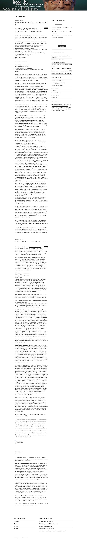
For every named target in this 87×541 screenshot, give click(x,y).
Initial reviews (31, 134)
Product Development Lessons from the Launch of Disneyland (52, 531)
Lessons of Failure (29, 4)
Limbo (27, 468)
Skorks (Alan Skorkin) (56, 92)
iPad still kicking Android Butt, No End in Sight (48, 523)
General (16, 526)
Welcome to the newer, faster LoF (46, 521)
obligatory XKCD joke (32, 209)
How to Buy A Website (59, 110)
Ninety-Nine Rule (19, 229)
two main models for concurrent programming (34, 339)
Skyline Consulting (59, 104)
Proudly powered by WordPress (21, 538)
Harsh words (18, 457)
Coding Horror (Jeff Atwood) (57, 80)
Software (16, 528)
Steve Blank (54, 97)
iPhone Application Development (65, 107)
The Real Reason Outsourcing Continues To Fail (62, 70)
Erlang (23, 468)
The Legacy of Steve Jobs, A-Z (45, 526)
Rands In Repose (55, 87)
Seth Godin (54, 90)
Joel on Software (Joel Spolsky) (58, 83)
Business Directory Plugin (64, 108)
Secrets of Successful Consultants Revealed (61, 68)
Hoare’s (32, 465)
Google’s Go (20, 129)
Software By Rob (55, 95)
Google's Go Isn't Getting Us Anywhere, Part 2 (61, 73)
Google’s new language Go (35, 247)
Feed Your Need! (58, 23)
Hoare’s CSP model (32, 160)
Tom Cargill (30, 227)
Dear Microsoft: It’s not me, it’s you (46, 528)
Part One (18, 28)
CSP (21, 466)
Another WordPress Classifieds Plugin (60, 106)
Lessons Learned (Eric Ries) (57, 85)
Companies (16, 521)
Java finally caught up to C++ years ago (38, 154)
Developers (16, 523)
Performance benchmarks (21, 152)
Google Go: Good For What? (57, 59)
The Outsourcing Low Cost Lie (58, 62)
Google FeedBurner (64, 47)
